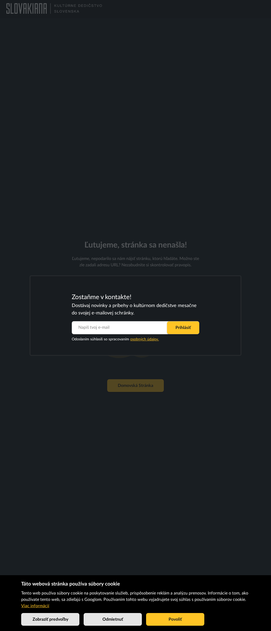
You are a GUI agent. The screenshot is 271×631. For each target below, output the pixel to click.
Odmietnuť (112, 619)
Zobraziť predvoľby (50, 619)
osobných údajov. (144, 339)
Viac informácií (35, 606)
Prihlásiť (183, 328)
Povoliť (175, 619)
